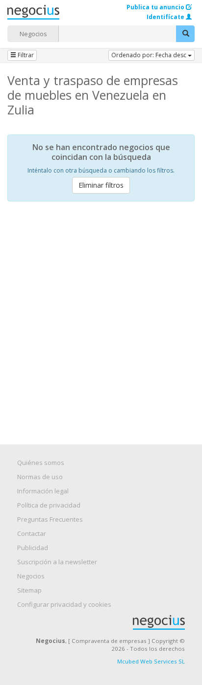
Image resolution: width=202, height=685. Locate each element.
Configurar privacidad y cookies (64, 604)
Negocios (33, 33)
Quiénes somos (40, 462)
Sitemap (29, 590)
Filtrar (25, 55)
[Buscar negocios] (185, 33)
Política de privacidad (48, 505)
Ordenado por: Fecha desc (149, 55)
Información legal (43, 490)
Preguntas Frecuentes (50, 519)
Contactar (31, 533)
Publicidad (32, 547)
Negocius (106, 622)
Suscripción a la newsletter (57, 561)
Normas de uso (40, 476)
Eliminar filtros (101, 185)
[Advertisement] (101, 314)
